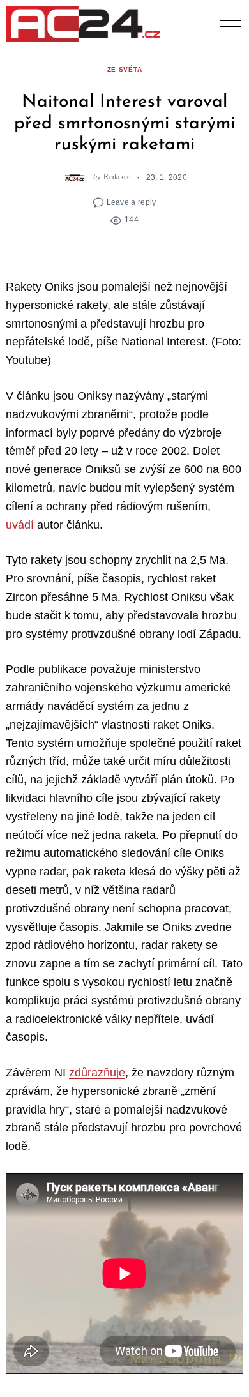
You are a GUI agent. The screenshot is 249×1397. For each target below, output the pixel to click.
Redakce (116, 177)
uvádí (20, 524)
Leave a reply (131, 202)
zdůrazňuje (97, 1072)
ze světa (124, 69)
